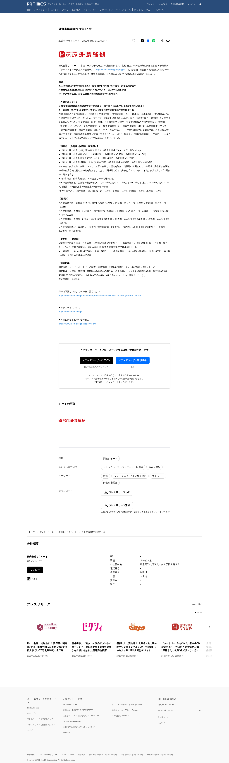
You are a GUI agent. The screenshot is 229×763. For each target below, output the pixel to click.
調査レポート (110, 458)
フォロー (35, 569)
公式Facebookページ (167, 704)
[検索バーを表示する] (200, 4)
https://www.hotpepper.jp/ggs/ (110, 69)
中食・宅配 (154, 467)
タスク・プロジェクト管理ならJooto (127, 704)
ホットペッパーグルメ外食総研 (130, 476)
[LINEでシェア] (153, 40)
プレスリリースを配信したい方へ (41, 724)
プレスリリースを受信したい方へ (41, 719)
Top (29, 9)
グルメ (149, 9)
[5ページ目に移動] (201, 612)
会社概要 (31, 754)
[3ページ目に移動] (198, 612)
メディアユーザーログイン (96, 360)
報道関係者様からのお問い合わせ (103, 754)
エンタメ (76, 9)
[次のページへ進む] (210, 627)
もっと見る (197, 604)
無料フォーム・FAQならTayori (125, 710)
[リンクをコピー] (167, 40)
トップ (32, 532)
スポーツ (160, 9)
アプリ (65, 9)
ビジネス (138, 9)
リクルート (158, 476)
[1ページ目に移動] (195, 612)
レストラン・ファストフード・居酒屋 (123, 467)
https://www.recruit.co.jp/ (71, 311)
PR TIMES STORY (70, 704)
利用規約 (81, 754)
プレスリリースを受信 (156, 4)
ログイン (191, 4)
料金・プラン (32, 713)
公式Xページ (163, 717)
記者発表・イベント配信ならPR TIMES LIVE (81, 715)
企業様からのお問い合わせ (132, 754)
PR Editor (66, 732)
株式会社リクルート (68, 532)
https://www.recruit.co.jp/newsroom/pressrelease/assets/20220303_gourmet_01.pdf (100, 295)
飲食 (105, 476)
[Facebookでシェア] (148, 40)
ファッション (106, 9)
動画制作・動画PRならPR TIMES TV (78, 710)
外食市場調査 (110, 482)
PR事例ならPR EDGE (120, 715)
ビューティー (89, 9)
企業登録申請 (177, 4)
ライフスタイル (123, 9)
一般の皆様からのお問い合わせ (160, 754)
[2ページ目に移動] (197, 612)
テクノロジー (40, 9)
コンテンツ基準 (67, 754)
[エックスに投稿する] (142, 40)
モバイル (54, 9)
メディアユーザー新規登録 (133, 360)
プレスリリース (47, 532)
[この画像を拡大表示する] (72, 420)
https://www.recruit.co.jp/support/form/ (77, 323)
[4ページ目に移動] (200, 612)
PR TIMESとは (33, 707)
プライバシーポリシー (47, 754)
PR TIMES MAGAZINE (72, 721)
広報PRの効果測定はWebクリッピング (79, 727)
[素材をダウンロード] (162, 40)
